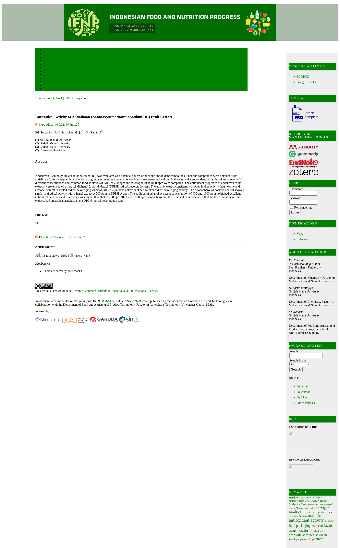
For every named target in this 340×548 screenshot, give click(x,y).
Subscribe (303, 239)
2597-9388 (139, 301)
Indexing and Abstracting (54, 82)
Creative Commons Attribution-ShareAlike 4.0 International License (114, 290)
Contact (46, 89)
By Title (302, 397)
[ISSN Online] (301, 480)
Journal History (50, 86)
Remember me (303, 207)
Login (45, 57)
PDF (38, 222)
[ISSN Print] (301, 447)
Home (45, 50)
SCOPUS (303, 76)
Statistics (47, 78)
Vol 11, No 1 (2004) (58, 98)
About (46, 54)
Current (46, 68)
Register (46, 61)
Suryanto (80, 98)
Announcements (50, 75)
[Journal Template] (303, 121)
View (300, 233)
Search (46, 64)
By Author (303, 392)
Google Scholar (306, 82)
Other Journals (306, 403)
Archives (47, 71)
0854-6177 (107, 301)
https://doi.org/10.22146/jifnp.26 (59, 124)
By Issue (302, 386)
